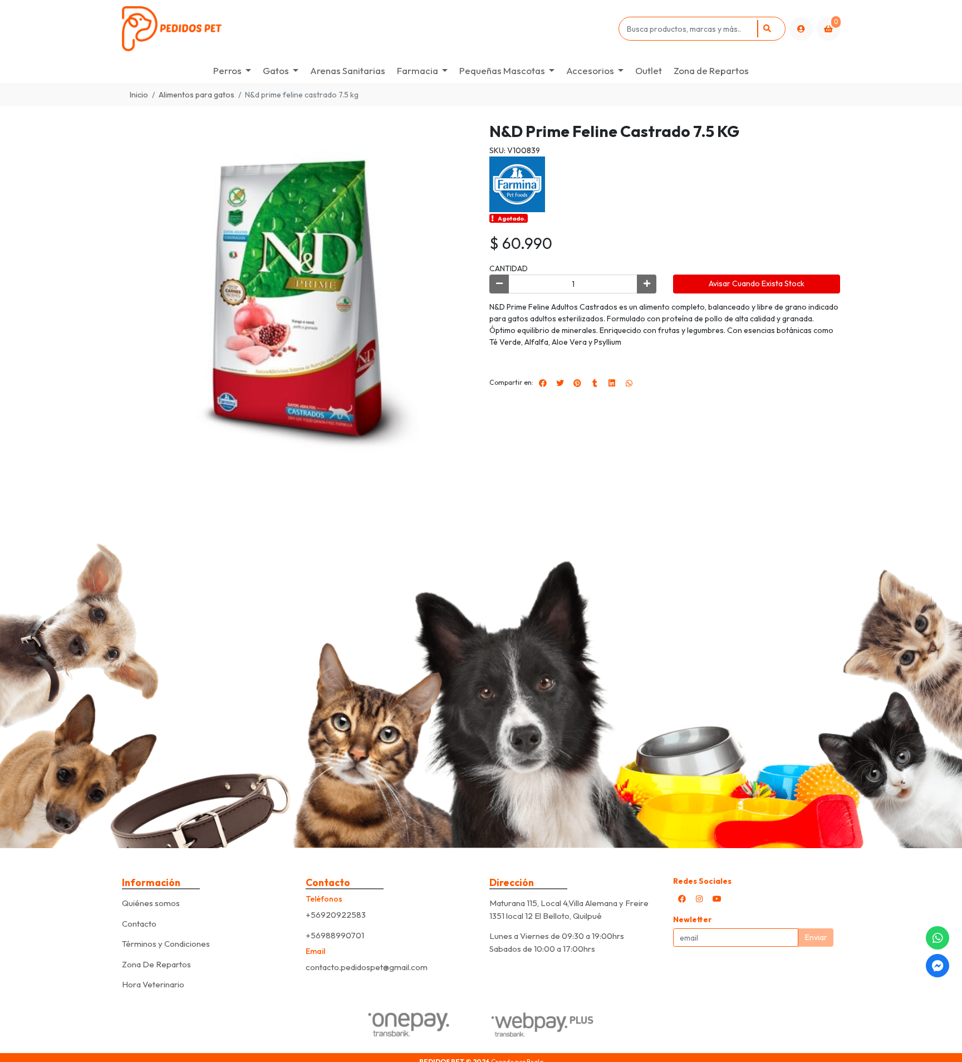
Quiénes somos (151, 903)
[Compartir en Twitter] (560, 383)
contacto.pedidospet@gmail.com (367, 967)
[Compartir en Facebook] (543, 383)
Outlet (648, 70)
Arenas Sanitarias (347, 70)
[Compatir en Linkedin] (612, 383)
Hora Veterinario (153, 984)
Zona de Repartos (711, 70)
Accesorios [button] (590, 70)
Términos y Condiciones (166, 943)
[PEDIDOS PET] (368, 28)
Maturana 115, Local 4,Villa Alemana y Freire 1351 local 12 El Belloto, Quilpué (569, 909)
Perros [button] (227, 70)
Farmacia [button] (417, 70)
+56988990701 (335, 935)
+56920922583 (336, 914)
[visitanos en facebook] (682, 899)
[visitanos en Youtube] (717, 899)
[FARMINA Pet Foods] (517, 183)
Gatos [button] (276, 70)
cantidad (508, 268)
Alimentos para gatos (196, 95)
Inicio (139, 95)
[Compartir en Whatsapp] (629, 383)
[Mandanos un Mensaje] (937, 965)
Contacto (139, 923)
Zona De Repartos (156, 964)
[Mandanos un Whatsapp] (937, 938)
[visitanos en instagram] (699, 899)
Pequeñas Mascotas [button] (502, 70)
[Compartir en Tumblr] (594, 383)
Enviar (816, 937)
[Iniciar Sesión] (801, 29)
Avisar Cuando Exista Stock (756, 283)
